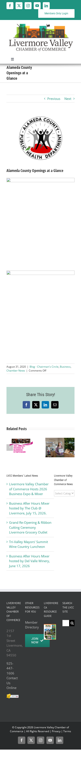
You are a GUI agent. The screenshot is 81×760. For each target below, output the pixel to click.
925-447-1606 (10, 668)
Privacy (56, 731)
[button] (9, 447)
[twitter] (19, 5)
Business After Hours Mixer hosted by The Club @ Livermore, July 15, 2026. (29, 508)
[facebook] (9, 5)
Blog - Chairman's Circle (44, 366)
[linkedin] (46, 5)
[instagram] (28, 5)
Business (65, 366)
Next (67, 98)
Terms (67, 731)
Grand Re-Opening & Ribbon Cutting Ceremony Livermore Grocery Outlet (30, 527)
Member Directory (31, 624)
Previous (53, 98)
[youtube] (37, 5)
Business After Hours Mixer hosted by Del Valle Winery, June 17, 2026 (29, 561)
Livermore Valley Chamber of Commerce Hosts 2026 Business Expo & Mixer (29, 489)
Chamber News (15, 370)
